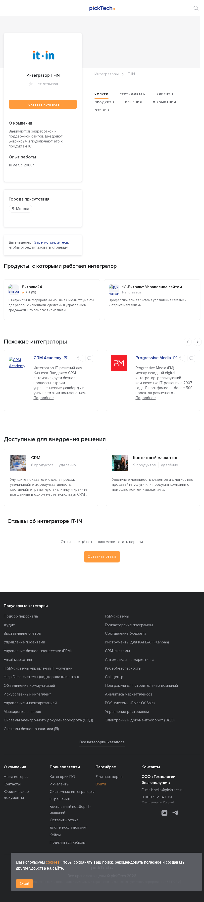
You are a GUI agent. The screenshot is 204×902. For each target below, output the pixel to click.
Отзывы (102, 110)
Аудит (9, 625)
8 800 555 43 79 (157, 797)
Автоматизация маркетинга (129, 659)
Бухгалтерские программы (129, 625)
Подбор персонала (21, 616)
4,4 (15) (31, 292)
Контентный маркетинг (155, 457)
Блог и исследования (68, 827)
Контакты (12, 784)
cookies (52, 862)
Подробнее (44, 398)
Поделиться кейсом (68, 842)
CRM (35, 457)
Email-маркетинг (18, 659)
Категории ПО (62, 776)
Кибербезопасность (123, 668)
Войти (101, 784)
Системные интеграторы (72, 791)
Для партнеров (109, 776)
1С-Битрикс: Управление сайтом (152, 286)
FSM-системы (117, 616)
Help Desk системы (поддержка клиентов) (41, 676)
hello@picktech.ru (169, 789)
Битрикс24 (32, 286)
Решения (133, 102)
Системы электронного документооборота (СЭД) (48, 720)
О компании (164, 102)
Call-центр (114, 676)
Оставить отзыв (64, 820)
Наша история (16, 776)
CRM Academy (47, 357)
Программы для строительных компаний (141, 685)
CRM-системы (117, 650)
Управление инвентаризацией (30, 702)
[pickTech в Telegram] (175, 813)
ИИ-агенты (59, 784)
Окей (24, 883)
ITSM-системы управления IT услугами (38, 668)
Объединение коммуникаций (29, 685)
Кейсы (55, 835)
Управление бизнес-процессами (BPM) (38, 650)
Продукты (104, 102)
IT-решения (60, 799)
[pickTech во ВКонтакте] (164, 813)
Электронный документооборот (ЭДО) (140, 720)
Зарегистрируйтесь (51, 242)
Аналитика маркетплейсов (129, 694)
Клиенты (164, 94)
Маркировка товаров (22, 711)
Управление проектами (24, 642)
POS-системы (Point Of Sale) (130, 702)
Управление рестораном (127, 711)
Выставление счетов (22, 633)
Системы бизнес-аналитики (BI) (31, 728)
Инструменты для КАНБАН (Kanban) (137, 642)
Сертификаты (132, 94)
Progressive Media (153, 357)
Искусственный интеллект (27, 694)
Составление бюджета (125, 633)
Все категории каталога (102, 742)
